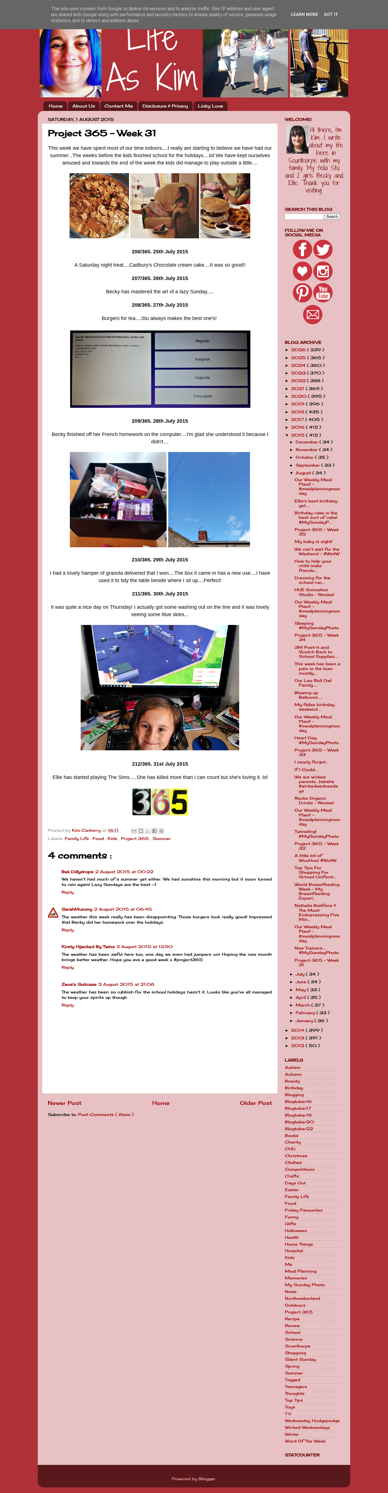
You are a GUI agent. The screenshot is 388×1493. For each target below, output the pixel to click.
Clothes (293, 1162)
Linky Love (210, 106)
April (301, 997)
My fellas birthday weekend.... (315, 706)
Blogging (294, 1094)
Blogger (207, 1479)
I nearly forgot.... (312, 762)
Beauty (292, 1081)
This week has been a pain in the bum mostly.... (317, 668)
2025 (299, 357)
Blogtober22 (299, 1128)
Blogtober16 (298, 1101)
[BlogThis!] (141, 831)
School (292, 1332)
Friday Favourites (304, 1210)
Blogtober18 (298, 1115)
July (301, 974)
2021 (298, 388)
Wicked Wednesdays (307, 1427)
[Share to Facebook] (154, 831)
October (305, 457)
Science (294, 1339)
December (308, 442)
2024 (299, 365)
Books (292, 1135)
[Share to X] (148, 831)
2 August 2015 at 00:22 (124, 871)
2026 (299, 350)
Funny (292, 1217)
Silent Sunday (300, 1359)
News (291, 1291)
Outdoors (295, 1305)
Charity (293, 1142)
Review (292, 1325)
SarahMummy (77, 909)
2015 (298, 435)
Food (99, 838)
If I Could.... (306, 769)
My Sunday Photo (305, 1285)
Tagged (292, 1380)
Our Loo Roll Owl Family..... (313, 682)
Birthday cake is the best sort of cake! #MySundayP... (316, 517)
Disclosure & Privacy (165, 106)
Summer (162, 838)
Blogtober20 (299, 1122)
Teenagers (296, 1386)
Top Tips (294, 1400)
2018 (298, 412)
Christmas (296, 1155)
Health (292, 1237)
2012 (298, 1045)
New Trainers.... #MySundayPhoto (317, 950)
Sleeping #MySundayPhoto (317, 625)
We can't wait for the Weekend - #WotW (317, 551)
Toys (290, 1407)
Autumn (293, 1074)
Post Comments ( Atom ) (105, 1114)
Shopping (295, 1353)
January (305, 1020)
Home (55, 106)
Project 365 (135, 838)
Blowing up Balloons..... (308, 695)
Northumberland (302, 1298)
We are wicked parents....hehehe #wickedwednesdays (316, 784)
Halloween (296, 1230)
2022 (299, 380)
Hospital (294, 1250)
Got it (331, 14)
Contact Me (119, 106)
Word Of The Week (305, 1441)
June (302, 982)
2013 (298, 1038)
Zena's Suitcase (79, 984)
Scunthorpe (297, 1346)
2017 (298, 419)
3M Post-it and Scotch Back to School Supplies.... (316, 652)
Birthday (294, 1088)
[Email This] (134, 831)
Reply (68, 892)
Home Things (299, 1244)
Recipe (292, 1319)
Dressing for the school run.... (312, 580)
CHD (290, 1149)
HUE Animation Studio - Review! (314, 592)
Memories (296, 1278)
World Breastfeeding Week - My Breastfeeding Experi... (317, 891)
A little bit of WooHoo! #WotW (315, 857)
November (307, 449)
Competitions (300, 1169)
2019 (298, 404)
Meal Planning (300, 1271)
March (303, 1005)
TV (288, 1414)
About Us (83, 106)
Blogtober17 (298, 1108)
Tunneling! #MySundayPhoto (317, 833)
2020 (299, 396)
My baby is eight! (313, 541)
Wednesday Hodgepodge (312, 1420)
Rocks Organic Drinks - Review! (314, 800)
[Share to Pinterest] (161, 831)
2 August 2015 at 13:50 (144, 946)
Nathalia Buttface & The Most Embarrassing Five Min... (317, 912)
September (308, 465)
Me (288, 1264)
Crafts (292, 1176)
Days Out (295, 1183)
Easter (292, 1189)
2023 (299, 373)
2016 (298, 427)
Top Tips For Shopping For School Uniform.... (316, 872)
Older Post (256, 1103)
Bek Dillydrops (77, 871)
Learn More (304, 14)
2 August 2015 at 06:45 (123, 909)
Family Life (77, 838)
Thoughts (294, 1393)
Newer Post (65, 1103)
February (306, 1012)
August (304, 473)
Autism (292, 1067)
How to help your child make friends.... (313, 565)
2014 (298, 1030)
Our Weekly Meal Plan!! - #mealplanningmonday (317, 486)
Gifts (290, 1224)
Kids (113, 838)
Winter (292, 1434)
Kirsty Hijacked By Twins (88, 946)
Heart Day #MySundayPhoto (317, 740)
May (301, 989)
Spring (292, 1366)
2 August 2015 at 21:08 (126, 984)
